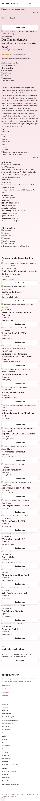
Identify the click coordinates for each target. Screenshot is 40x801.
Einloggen (5, 58)
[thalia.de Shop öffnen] (20, 75)
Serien (4, 736)
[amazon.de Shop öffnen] (20, 78)
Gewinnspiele (6, 714)
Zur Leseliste (20, 27)
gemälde (4, 139)
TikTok (3, 689)
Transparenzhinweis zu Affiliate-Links (16, 246)
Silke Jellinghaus (18, 221)
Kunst (3, 144)
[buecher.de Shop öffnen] (20, 73)
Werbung (5, 774)
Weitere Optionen (7, 81)
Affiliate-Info (7, 70)
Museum (4, 149)
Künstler (4, 147)
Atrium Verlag (12, 213)
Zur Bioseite (5, 180)
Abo (3, 742)
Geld (3, 137)
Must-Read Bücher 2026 (10, 720)
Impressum (6, 778)
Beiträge (5, 710)
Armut (3, 134)
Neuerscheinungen (8, 723)
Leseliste (5, 749)
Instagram (5, 692)
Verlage (4, 739)
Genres (4, 733)
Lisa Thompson (6, 36)
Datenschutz (6, 781)
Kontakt (4, 768)
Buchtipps (13, 18)
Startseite (4, 18)
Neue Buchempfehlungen (10, 717)
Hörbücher (5, 726)
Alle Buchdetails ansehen (10, 63)
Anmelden (5, 752)
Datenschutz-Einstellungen (10, 784)
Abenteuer (5, 131)
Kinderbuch (5, 142)
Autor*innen (6, 730)
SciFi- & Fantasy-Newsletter (11, 765)
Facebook (5, 695)
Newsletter (5, 762)
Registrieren (6, 755)
